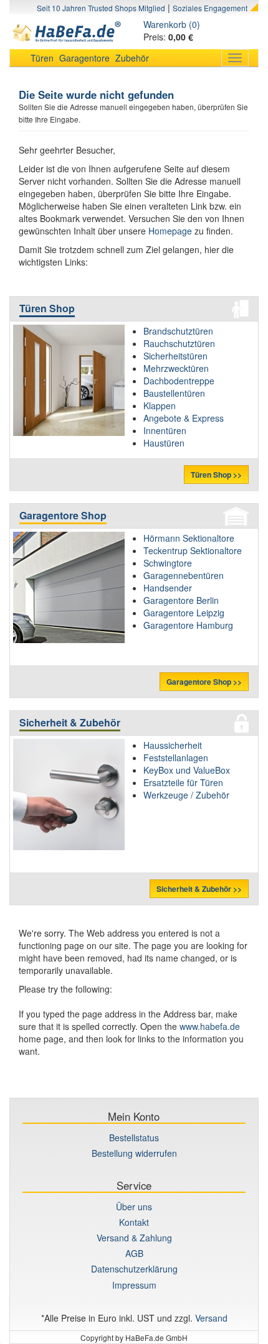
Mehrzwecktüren (176, 368)
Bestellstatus (134, 1137)
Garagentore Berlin (181, 600)
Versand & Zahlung (134, 1237)
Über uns (134, 1206)
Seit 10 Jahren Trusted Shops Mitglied (101, 7)
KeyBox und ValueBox (186, 770)
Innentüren (164, 430)
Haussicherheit (172, 745)
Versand (211, 1318)
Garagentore (84, 58)
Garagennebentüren (183, 575)
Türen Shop (47, 308)
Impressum (134, 1285)
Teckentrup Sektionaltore (192, 550)
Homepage (170, 231)
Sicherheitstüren (175, 356)
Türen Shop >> (216, 474)
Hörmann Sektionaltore (188, 538)
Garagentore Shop (63, 515)
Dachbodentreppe (178, 380)
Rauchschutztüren (179, 343)
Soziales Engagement (210, 7)
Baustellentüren (174, 393)
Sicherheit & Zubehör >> (199, 888)
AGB (134, 1253)
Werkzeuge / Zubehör (186, 795)
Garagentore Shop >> (204, 681)
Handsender (167, 588)
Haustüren (163, 443)
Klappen (159, 405)
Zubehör (132, 58)
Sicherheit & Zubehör (69, 722)
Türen (42, 58)
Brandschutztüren (178, 331)
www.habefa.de (209, 1026)
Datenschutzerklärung (134, 1269)
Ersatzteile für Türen (183, 782)
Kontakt (134, 1222)
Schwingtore (167, 563)
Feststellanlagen (175, 757)
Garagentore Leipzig (183, 612)
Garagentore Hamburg (188, 625)
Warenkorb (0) (171, 24)
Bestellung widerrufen (134, 1153)
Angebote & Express (183, 418)
